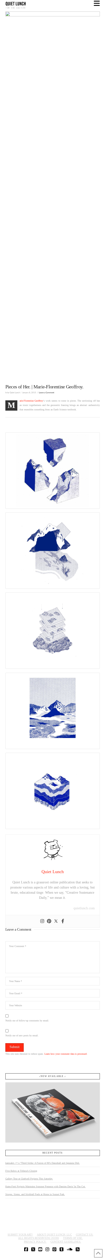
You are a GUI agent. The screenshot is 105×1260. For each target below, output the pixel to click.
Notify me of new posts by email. (22, 1035)
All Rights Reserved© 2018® (38, 1238)
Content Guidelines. (66, 1241)
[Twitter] (56, 921)
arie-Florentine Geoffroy (31, 400)
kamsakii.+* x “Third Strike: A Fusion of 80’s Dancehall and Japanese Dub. (42, 1163)
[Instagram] (42, 921)
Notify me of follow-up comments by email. (27, 1020)
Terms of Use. (73, 1238)
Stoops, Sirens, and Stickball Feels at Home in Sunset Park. (35, 1194)
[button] (97, 3)
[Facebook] (63, 921)
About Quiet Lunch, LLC (54, 1234)
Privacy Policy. (35, 1241)
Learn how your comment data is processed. (65, 1053)
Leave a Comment (46, 392)
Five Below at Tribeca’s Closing (21, 1170)
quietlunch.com (84, 908)
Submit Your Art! (20, 1234)
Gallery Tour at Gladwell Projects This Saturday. (29, 1178)
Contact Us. (84, 1234)
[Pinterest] (49, 921)
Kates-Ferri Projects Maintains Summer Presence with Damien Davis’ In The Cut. (45, 1186)
